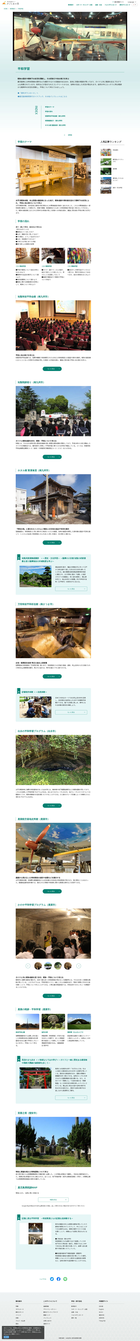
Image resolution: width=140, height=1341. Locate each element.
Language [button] (131, 2)
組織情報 (46, 1306)
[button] (53, 1200)
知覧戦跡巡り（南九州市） (54, 120)
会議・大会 (74, 1312)
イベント (18, 1315)
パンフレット (47, 1318)
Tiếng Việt (102, 1321)
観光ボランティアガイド (50, 1312)
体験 (17, 1318)
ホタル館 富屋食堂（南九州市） (56, 125)
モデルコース (20, 1309)
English (101, 1309)
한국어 (101, 1312)
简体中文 (101, 1318)
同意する (6, 1337)
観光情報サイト (119, 2)
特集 (17, 1306)
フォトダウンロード (77, 1315)
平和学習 (20, 9)
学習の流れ (49, 111)
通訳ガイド (46, 1324)
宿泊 (17, 1324)
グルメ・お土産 (20, 1321)
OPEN (70, 135)
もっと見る (51, 369)
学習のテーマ (49, 107)
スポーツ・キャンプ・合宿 (79, 1309)
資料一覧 (74, 1318)
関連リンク (46, 1315)
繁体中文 (101, 1315)
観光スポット (20, 1312)
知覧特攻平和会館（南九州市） (55, 116)
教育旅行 (12, 9)
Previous (19, 934)
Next (87, 934)
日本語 (101, 1306)
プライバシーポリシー (50, 1309)
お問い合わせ (47, 1321)
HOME (6, 9)
